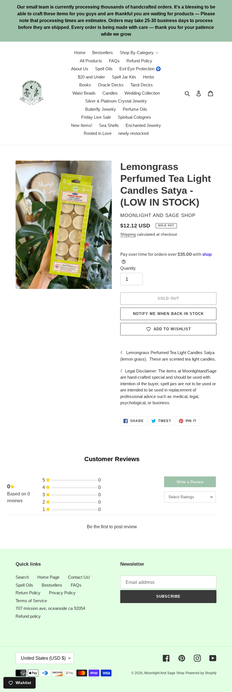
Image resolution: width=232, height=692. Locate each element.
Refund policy (28, 616)
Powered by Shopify (201, 673)
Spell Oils (24, 585)
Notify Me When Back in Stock (168, 314)
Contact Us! (79, 577)
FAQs (76, 585)
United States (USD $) (43, 658)
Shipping (128, 234)
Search (22, 577)
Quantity (128, 268)
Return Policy (28, 592)
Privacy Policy (62, 592)
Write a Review (190, 482)
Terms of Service (31, 600)
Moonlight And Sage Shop (164, 673)
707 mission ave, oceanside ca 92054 (50, 608)
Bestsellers (52, 585)
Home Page (48, 577)
